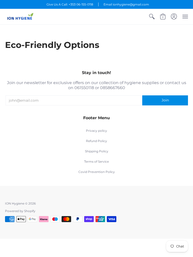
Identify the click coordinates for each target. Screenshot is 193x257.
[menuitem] (151, 16)
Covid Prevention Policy (96, 172)
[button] (151, 16)
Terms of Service (96, 161)
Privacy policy (96, 131)
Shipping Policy (96, 151)
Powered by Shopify (20, 211)
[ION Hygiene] (20, 16)
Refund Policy (96, 141)
